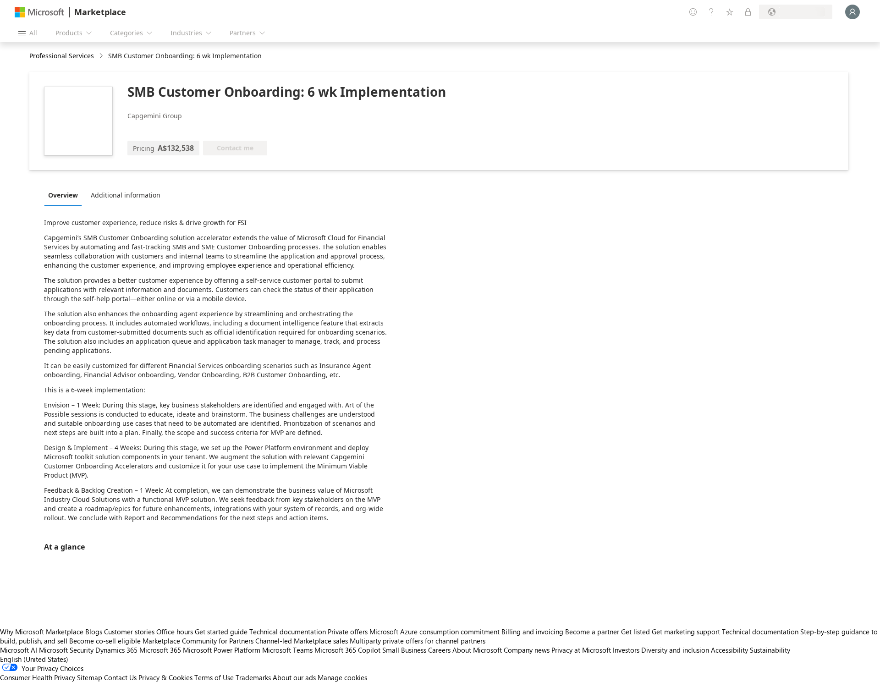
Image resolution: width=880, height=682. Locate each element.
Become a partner (592, 631)
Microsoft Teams (287, 649)
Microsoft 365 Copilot (347, 649)
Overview (63, 195)
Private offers (348, 631)
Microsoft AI (18, 649)
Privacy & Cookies (165, 677)
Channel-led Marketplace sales (301, 640)
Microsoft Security (66, 649)
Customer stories (129, 631)
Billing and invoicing (532, 631)
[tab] (65, 195)
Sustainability (770, 649)
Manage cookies (342, 677)
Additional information (125, 195)
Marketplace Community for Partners (198, 640)
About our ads (294, 677)
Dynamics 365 (116, 649)
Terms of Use (214, 677)
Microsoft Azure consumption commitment (435, 631)
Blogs (93, 631)
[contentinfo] (102, 56)
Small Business (404, 649)
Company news (527, 649)
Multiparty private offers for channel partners (417, 640)
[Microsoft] (39, 12)
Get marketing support (686, 631)
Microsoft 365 (160, 649)
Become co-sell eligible (105, 640)
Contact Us (120, 677)
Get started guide (221, 631)
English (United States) (34, 659)
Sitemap (89, 677)
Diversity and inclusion (675, 649)
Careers (439, 649)
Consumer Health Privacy (37, 677)
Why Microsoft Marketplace (41, 631)
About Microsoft (477, 649)
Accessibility (729, 649)
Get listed (635, 631)
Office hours (174, 631)
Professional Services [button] (61, 55)
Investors (626, 649)
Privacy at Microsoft (581, 649)
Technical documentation (287, 631)
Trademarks (253, 677)
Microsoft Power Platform (221, 649)
